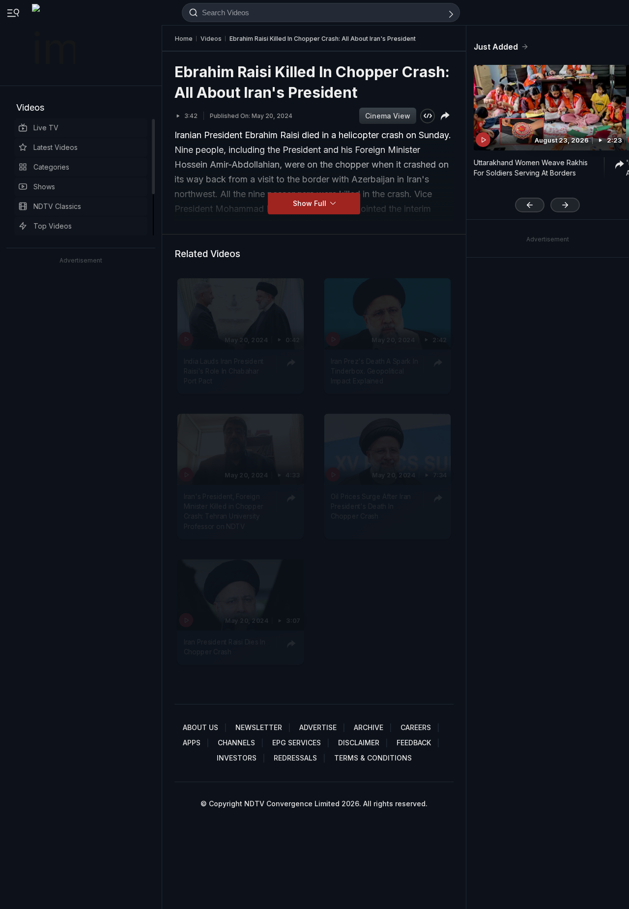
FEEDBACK (414, 742)
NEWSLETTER (258, 727)
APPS (191, 742)
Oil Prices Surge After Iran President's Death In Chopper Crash (371, 507)
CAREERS (415, 727)
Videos (30, 107)
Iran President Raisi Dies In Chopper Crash (224, 647)
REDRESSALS (295, 758)
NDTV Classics (57, 206)
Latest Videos (55, 147)
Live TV (45, 127)
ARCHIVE (368, 727)
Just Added (496, 47)
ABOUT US (200, 727)
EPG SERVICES (296, 742)
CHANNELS (236, 742)
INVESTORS (237, 758)
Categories (51, 167)
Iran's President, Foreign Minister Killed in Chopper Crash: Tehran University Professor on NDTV (223, 511)
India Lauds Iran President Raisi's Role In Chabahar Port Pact (223, 371)
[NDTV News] (54, 43)
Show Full (310, 203)
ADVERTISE (318, 727)
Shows (44, 186)
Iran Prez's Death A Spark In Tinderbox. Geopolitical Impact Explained (374, 371)
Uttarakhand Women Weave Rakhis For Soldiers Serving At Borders (531, 167)
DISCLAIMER (358, 742)
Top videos (52, 226)
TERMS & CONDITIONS (373, 758)
